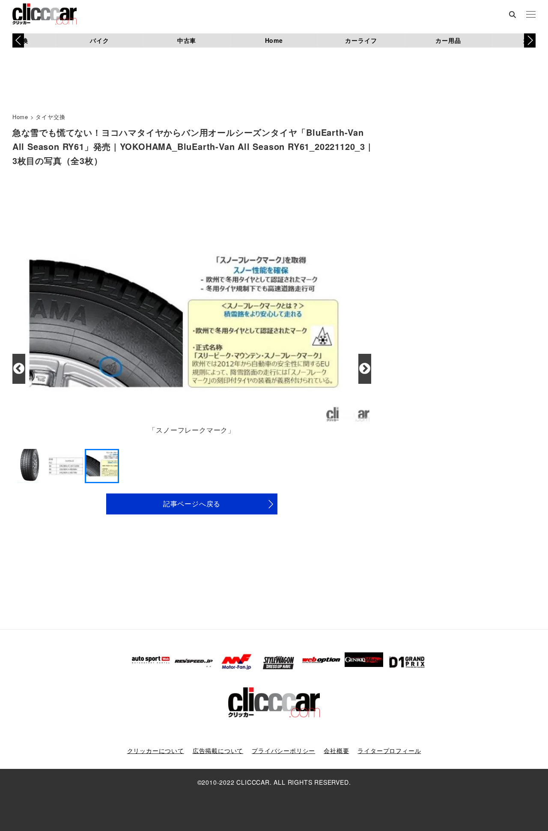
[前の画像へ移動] (18, 369)
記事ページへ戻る (191, 503)
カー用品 (448, 40)
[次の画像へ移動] (364, 369)
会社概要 (336, 750)
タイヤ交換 (50, 117)
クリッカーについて (155, 750)
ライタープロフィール (389, 750)
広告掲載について (218, 750)
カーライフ (361, 40)
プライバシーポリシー (283, 750)
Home (274, 40)
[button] (530, 40)
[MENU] (531, 15)
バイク (99, 40)
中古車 (186, 40)
